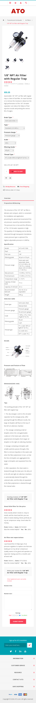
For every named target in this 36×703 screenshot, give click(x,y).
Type (6, 125)
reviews (20, 84)
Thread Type (9, 154)
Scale (6, 140)
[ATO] (3, 20)
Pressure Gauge (10, 132)
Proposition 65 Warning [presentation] (12, 203)
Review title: (8, 586)
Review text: (8, 593)
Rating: (18, 613)
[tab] (18, 198)
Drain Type (8, 117)
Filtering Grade (9, 147)
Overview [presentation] (7, 198)
